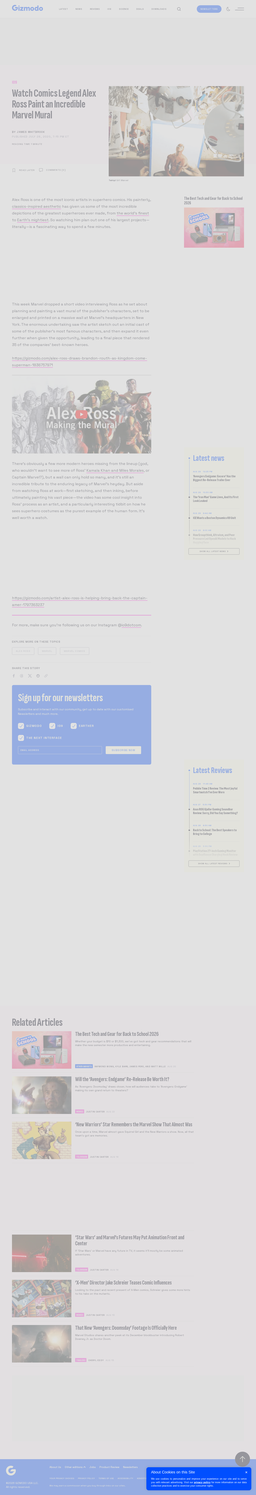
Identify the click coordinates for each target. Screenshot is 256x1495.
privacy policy (202, 1482)
